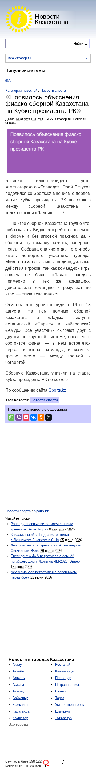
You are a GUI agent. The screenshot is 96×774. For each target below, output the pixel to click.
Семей (60, 691)
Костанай (62, 665)
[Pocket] (26, 417)
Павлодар (63, 678)
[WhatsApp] (11, 417)
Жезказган (21, 705)
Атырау (19, 691)
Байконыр (20, 698)
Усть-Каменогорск (69, 705)
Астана (18, 685)
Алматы (19, 678)
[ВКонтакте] (33, 417)
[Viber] (18, 417)
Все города (18, 724)
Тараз (59, 698)
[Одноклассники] (41, 417)
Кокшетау (20, 718)
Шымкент (62, 711)
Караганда (21, 711)
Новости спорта (44, 400)
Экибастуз (63, 718)
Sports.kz (57, 390)
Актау (17, 665)
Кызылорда (64, 671)
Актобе (18, 671)
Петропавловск (67, 685)
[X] (48, 417)
